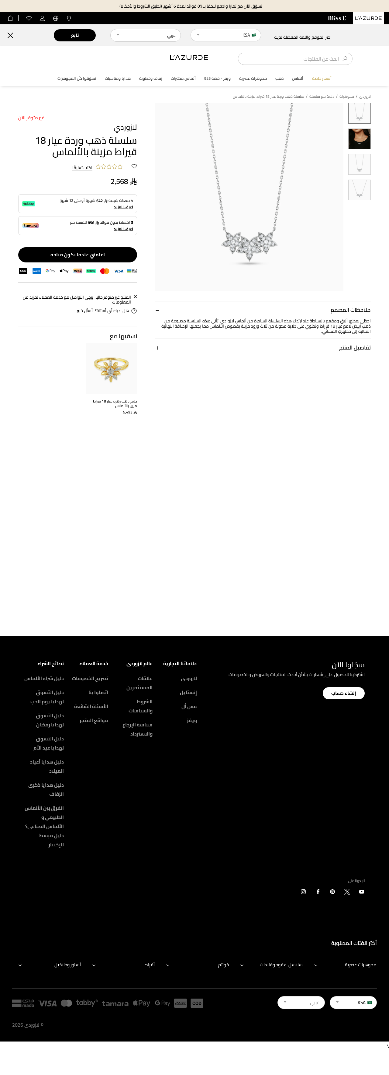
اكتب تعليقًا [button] (82, 168)
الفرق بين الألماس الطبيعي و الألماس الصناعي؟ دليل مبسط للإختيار (44, 826)
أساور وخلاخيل (67, 964)
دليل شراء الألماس (44, 678)
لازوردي (189, 678)
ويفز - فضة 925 (217, 78)
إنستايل (188, 692)
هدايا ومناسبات (118, 78)
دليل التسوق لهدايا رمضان (50, 720)
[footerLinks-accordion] (342, 965)
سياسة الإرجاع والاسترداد (137, 729)
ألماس (297, 78)
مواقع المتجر (94, 720)
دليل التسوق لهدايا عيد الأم (48, 743)
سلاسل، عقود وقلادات (281, 964)
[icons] (362, 893)
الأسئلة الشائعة (91, 706)
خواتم (223, 964)
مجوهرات (346, 96)
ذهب (279, 78)
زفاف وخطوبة (150, 78)
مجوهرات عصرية (253, 78)
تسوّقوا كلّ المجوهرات (76, 78)
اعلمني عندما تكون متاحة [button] (77, 254)
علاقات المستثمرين (139, 683)
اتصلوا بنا (98, 692)
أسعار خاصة (322, 78)
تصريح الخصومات (90, 678)
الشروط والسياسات (141, 706)
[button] (263, 309)
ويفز (192, 720)
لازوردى (365, 96)
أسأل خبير (85, 310)
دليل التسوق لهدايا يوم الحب (47, 697)
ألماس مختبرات (183, 78)
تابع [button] (75, 35)
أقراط (149, 964)
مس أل (189, 706)
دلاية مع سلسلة (321, 96)
